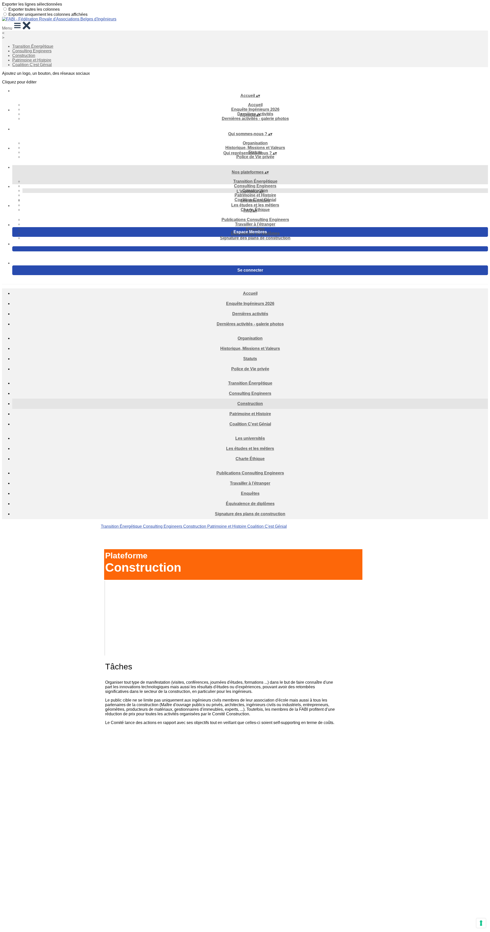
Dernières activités (250, 314)
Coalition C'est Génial (32, 65)
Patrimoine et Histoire (31, 60)
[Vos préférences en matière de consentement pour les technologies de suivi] (481, 923)
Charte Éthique (250, 459)
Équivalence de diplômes (250, 503)
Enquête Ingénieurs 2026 (255, 109)
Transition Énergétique (32, 46)
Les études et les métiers (255, 205)
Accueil (255, 105)
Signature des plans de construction (255, 238)
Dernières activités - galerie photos (255, 118)
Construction (23, 55)
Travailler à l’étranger (255, 224)
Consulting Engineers (32, 51)
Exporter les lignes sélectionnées (32, 4)
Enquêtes (255, 229)
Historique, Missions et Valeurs (255, 147)
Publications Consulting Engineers (255, 219)
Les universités (255, 200)
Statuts (250, 359)
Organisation (255, 143)
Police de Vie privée (255, 157)
